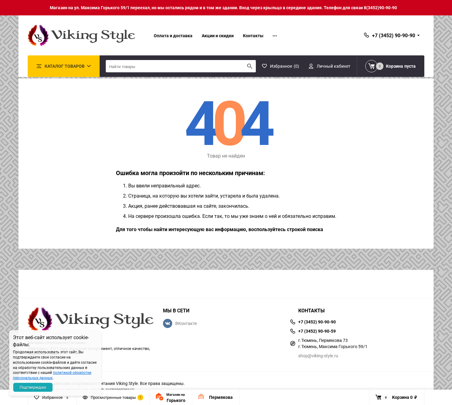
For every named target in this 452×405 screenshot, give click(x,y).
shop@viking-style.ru (318, 356)
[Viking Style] (91, 320)
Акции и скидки (218, 35)
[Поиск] (250, 66)
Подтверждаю (33, 387)
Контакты (253, 35)
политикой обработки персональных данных (52, 375)
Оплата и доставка (173, 35)
